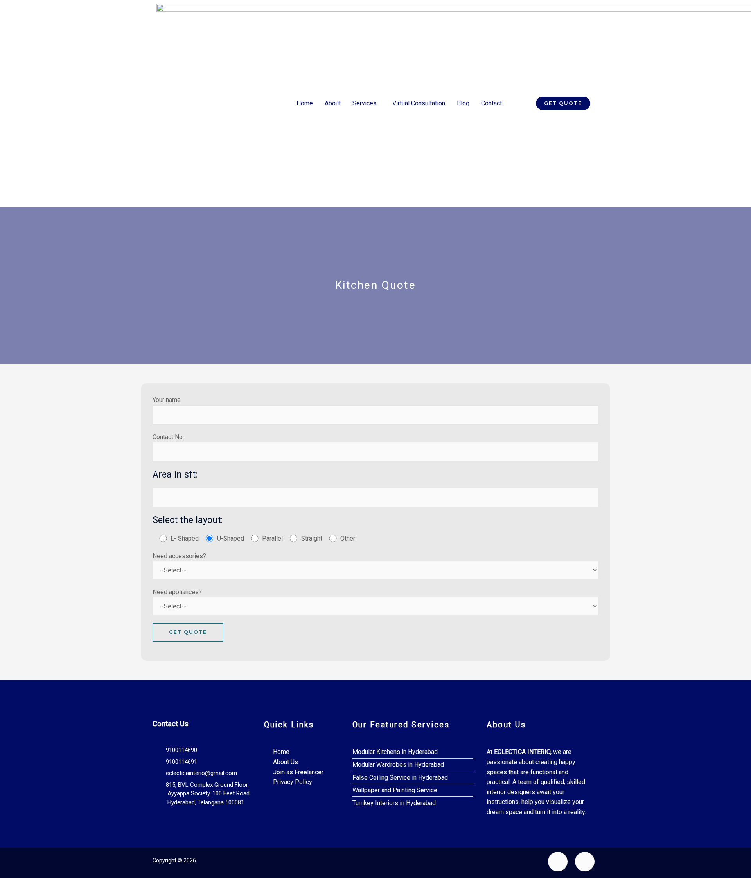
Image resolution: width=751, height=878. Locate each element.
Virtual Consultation (418, 103)
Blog (463, 103)
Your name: (167, 400)
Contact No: (168, 437)
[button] (366, 103)
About (333, 103)
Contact (491, 103)
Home (304, 103)
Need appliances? (177, 592)
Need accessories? (179, 556)
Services (364, 103)
